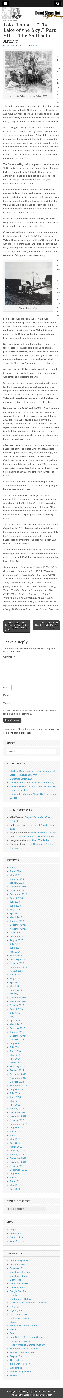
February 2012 (17, 1150)
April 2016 (15, 982)
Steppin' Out (16, 1356)
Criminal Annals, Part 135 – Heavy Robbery (32, 782)
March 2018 (16, 917)
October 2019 (17, 879)
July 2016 (15, 974)
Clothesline (15, 1279)
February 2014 (17, 1066)
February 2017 (17, 959)
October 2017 (17, 932)
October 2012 (17, 1120)
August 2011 (16, 1173)
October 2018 (17, 890)
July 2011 (15, 1177)
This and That (17, 1360)
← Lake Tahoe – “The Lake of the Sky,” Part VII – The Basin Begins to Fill (16, 626)
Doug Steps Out (30, 1392)
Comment (9, 656)
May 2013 (15, 1101)
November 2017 (18, 928)
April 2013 (15, 1104)
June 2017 (15, 948)
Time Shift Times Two (21, 1364)
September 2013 (18, 1085)
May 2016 (15, 978)
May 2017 (15, 951)
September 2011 (18, 1169)
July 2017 (15, 944)
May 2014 (15, 1055)
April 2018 (15, 913)
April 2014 (15, 1058)
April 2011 (15, 1189)
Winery (13, 1375)
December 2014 (18, 1035)
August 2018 (16, 898)
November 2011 (18, 1162)
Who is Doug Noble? (20, 1371)
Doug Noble (11, 45)
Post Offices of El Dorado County (26, 1337)
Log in (13, 1229)
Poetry (13, 1333)
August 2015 (16, 1009)
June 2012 (15, 1135)
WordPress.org (17, 1241)
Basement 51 (16, 1268)
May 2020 (15, 875)
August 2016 (16, 971)
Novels (13, 1329)
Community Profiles (20, 1283)
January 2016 (17, 993)
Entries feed (16, 1233)
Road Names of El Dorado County (27, 1344)
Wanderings (16, 1367)
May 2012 (15, 1139)
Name (7, 687)
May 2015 (15, 1016)
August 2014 (16, 1043)
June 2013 (15, 1097)
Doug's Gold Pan (18, 1291)
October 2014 (17, 1039)
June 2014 (15, 1051)
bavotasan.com (45, 1395)
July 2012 (15, 1131)
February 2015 (17, 1028)
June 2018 (15, 905)
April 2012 (15, 1143)
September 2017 (18, 936)
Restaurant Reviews (20, 1341)
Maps (13, 1322)
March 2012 (16, 1146)
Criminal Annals (18, 1287)
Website (7, 703)
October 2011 (17, 1166)
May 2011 (15, 1185)
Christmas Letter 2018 (21, 778)
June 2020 (15, 871)
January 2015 (17, 1032)
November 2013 (18, 1078)
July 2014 (15, 1047)
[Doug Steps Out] (31, 13)
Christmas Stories (19, 1276)
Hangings (15, 1306)
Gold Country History (20, 1299)
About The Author (41, 840)
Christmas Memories (20, 1272)
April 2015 (15, 1020)
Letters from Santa (19, 1318)
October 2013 (17, 1081)
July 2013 (15, 1093)
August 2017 (16, 940)
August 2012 (16, 1127)
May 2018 (15, 909)
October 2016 (17, 963)
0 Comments (36, 45)
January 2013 (17, 1108)
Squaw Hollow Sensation (22, 1352)
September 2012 (18, 1124)
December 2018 (18, 886)
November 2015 (18, 1001)
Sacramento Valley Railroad (24, 1348)
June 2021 (15, 867)
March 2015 (16, 1024)
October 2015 (17, 1005)
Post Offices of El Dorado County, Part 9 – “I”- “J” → (46, 625)
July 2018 (15, 902)
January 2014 (17, 1070)
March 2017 (16, 955)
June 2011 (15, 1181)
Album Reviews (18, 1264)
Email (6, 695)
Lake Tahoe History (12, 20)
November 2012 (18, 1116)
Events (13, 1295)
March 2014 (16, 1062)
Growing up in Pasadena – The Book (28, 1302)
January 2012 (17, 1154)
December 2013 (18, 1074)
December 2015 (18, 997)
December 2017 (18, 925)
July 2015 (15, 1013)
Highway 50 (16, 1310)
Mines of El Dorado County (23, 1325)
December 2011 (18, 1158)
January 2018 (17, 921)
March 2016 (16, 986)
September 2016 (18, 967)
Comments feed (18, 1237)
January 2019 (17, 882)
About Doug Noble (19, 1260)
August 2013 (16, 1089)
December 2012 (18, 1112)
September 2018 (18, 894)
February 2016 (17, 990)
